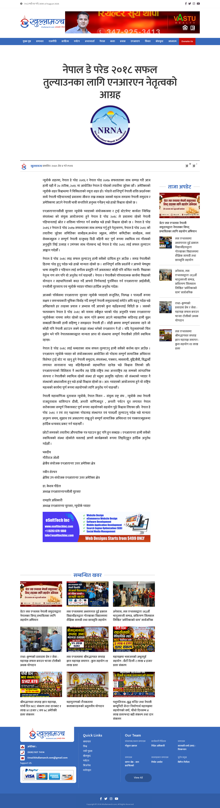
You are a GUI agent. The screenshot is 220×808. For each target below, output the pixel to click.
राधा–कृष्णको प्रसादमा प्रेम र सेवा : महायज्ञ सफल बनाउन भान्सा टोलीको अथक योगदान (40, 661)
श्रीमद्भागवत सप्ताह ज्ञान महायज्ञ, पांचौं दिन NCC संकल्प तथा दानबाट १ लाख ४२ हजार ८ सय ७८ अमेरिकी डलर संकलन (40, 708)
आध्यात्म (172, 41)
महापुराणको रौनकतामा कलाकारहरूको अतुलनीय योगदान (85, 704)
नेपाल (102, 41)
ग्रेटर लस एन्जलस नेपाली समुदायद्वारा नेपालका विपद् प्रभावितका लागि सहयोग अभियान (40, 616)
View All (138, 777)
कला (112, 41)
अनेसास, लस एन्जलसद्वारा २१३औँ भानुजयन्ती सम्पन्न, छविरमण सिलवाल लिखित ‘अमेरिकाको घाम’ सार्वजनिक (133, 616)
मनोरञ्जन (87, 770)
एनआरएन (135, 41)
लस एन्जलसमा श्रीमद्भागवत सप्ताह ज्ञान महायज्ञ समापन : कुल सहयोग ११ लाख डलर (87, 661)
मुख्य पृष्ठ (27, 41)
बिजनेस (87, 766)
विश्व (85, 746)
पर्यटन (77, 41)
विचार (148, 41)
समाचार (40, 41)
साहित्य (65, 41)
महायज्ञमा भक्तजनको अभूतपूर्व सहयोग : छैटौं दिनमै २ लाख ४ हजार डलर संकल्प (132, 661)
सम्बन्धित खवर (87, 575)
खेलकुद (159, 41)
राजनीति (52, 41)
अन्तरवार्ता (89, 41)
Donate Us (187, 41)
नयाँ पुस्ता (87, 751)
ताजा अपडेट (179, 186)
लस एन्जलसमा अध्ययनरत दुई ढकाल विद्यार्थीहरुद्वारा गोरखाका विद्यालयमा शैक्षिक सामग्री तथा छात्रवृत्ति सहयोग (87, 616)
